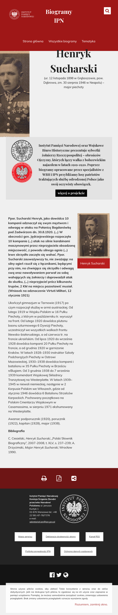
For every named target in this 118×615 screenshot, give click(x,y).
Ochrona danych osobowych (78, 551)
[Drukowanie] (44, 478)
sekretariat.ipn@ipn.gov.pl (42, 521)
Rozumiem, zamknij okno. (91, 604)
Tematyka (88, 41)
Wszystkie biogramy (62, 41)
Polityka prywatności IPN (38, 551)
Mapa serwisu (25, 536)
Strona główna (33, 41)
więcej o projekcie (71, 193)
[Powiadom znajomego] (73, 478)
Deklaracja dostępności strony (61, 536)
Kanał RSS (94, 536)
